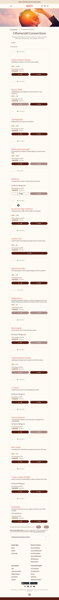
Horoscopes (14, 553)
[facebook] (28, 587)
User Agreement (35, 571)
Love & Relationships (36, 550)
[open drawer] (11, 6)
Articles (13, 550)
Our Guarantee (35, 568)
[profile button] (47, 6)
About (13, 548)
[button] (46, 537)
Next (46, 527)
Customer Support (16, 571)
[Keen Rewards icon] (45, 6)
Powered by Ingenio (36, 579)
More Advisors (34, 561)
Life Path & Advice (35, 553)
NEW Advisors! (34, 559)
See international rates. (39, 531)
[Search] (42, 6)
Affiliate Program (15, 574)
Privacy (33, 574)
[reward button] (45, 6)
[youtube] (34, 587)
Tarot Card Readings (36, 556)
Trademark (33, 577)
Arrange (21, 193)
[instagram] (25, 587)
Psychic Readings (35, 548)
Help (12, 568)
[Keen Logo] (29, 6)
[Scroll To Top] (29, 594)
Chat (39, 74)
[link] (18, 205)
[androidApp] (33, 584)
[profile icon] (47, 6)
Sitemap (13, 579)
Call (21, 74)
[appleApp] (25, 584)
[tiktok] (31, 587)
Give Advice (14, 577)
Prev (38, 527)
